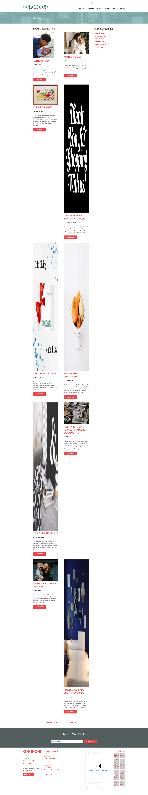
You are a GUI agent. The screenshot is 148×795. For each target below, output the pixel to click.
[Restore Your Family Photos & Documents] (76, 413)
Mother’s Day (72, 56)
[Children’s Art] (45, 95)
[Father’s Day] (45, 45)
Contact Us (107, 3)
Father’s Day (41, 60)
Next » (73, 722)
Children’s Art (42, 107)
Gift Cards (114, 3)
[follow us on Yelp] (36, 751)
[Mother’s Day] (76, 43)
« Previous (51, 722)
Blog (99, 8)
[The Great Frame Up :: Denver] (35, 7)
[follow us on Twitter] (39, 751)
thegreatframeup (92, 788)
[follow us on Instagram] (28, 751)
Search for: (93, 3)
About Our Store (119, 8)
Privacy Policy (27, 770)
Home (46, 761)
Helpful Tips (99, 39)
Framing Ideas (100, 36)
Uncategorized (100, 44)
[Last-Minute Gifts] (45, 307)
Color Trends (100, 33)
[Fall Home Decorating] (76, 307)
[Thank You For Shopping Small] (76, 149)
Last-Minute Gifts (44, 373)
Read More (39, 79)
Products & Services (86, 8)
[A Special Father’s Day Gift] (45, 570)
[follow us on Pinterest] (32, 751)
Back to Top (28, 774)
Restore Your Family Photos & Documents (74, 429)
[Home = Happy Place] (45, 466)
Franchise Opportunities (52, 770)
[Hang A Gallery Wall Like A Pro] (76, 623)
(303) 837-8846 (27, 763)
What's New (99, 47)
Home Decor (99, 41)
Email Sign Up (98, 3)
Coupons (107, 8)
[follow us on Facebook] (24, 751)
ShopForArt (121, 3)
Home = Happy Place (45, 533)
